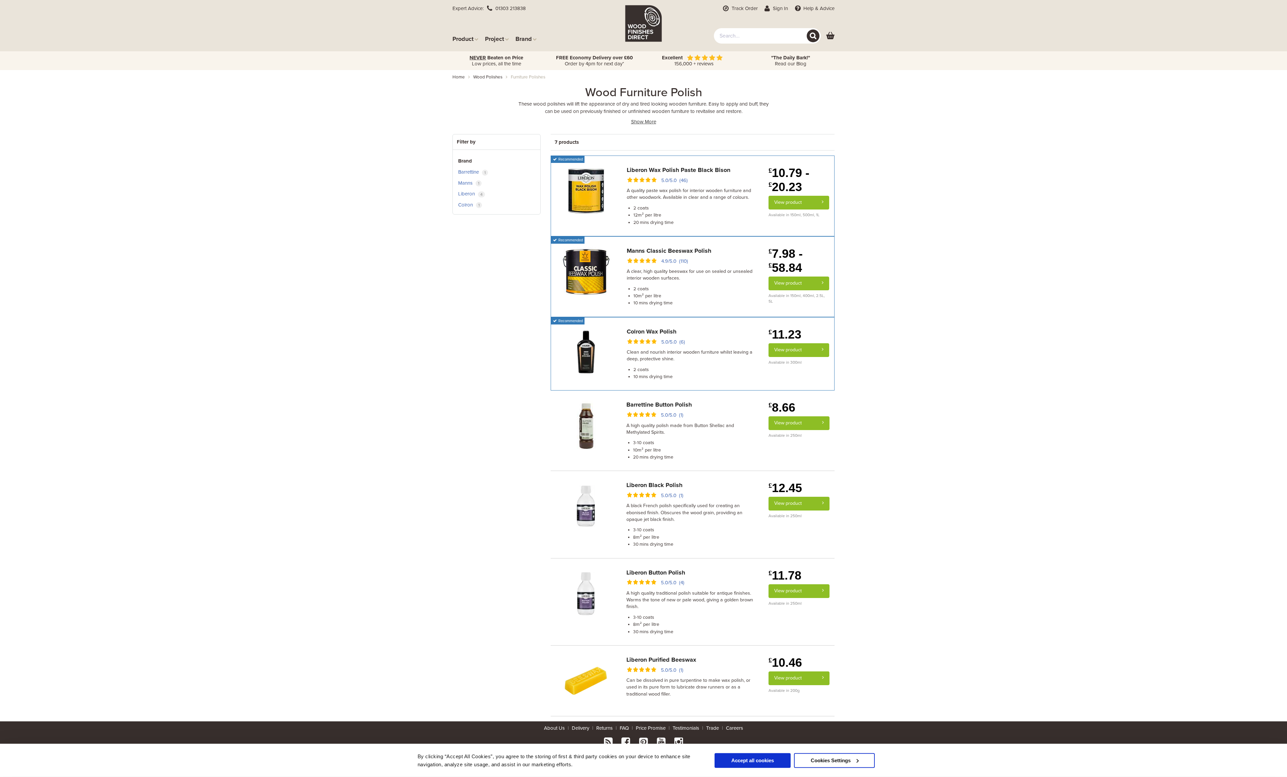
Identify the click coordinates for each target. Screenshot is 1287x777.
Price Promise (651, 728)
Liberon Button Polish (655, 572)
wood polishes (487, 77)
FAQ (624, 728)
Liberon (470, 194)
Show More (643, 122)
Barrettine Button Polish (659, 404)
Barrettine (472, 172)
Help (818, 8)
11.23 (785, 334)
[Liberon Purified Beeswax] (586, 680)
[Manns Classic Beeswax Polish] (586, 271)
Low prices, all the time (496, 61)
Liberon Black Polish (654, 485)
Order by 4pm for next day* (594, 61)
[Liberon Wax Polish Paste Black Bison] (586, 191)
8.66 (782, 407)
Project (494, 38)
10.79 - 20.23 (789, 180)
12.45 (785, 488)
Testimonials (686, 728)
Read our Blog (790, 61)
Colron (469, 205)
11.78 (785, 575)
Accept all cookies (752, 760)
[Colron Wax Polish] (586, 352)
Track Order (744, 8)
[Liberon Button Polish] (586, 593)
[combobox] (767, 36)
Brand (523, 38)
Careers (734, 728)
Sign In (780, 8)
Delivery (580, 728)
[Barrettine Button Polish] (586, 425)
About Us (554, 728)
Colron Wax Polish (651, 331)
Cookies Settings (831, 760)
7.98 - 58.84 (786, 261)
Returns (604, 728)
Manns (468, 183)
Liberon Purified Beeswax (661, 659)
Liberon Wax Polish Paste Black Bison (678, 170)
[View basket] (830, 36)
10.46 (785, 662)
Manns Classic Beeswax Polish (669, 250)
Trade (712, 728)
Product (463, 38)
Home (458, 77)
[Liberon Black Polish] (586, 506)
